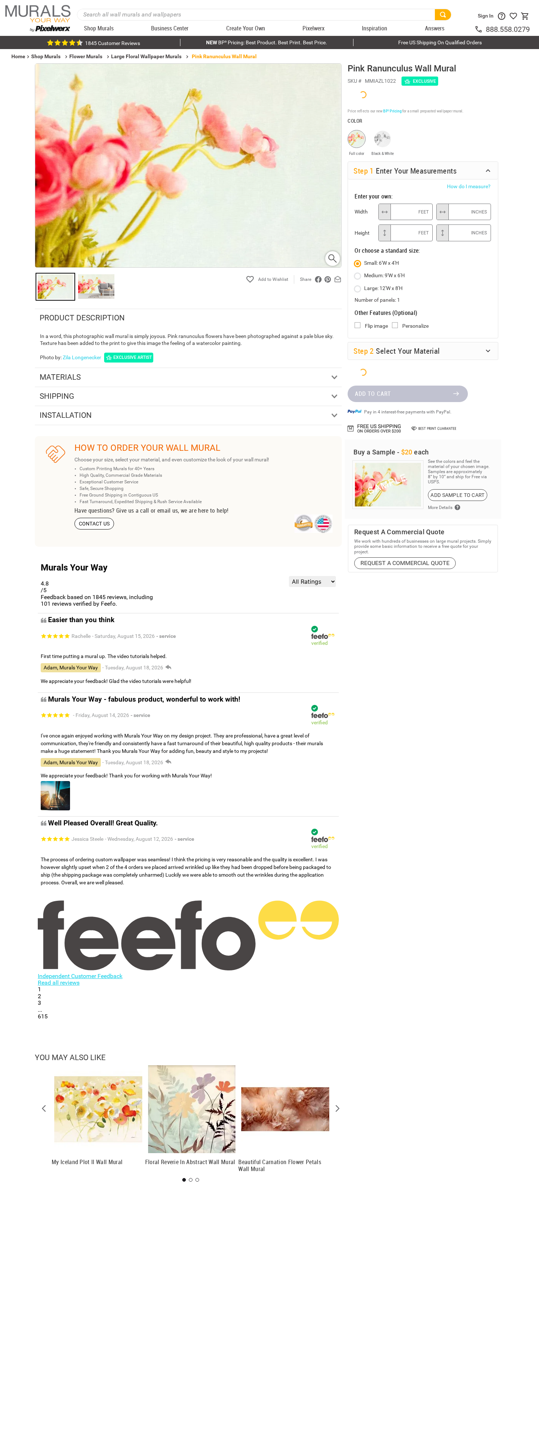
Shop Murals (45, 56)
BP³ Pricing (392, 110)
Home (297, 765)
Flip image (376, 325)
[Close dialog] (522, 652)
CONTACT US (94, 524)
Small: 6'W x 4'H (381, 262)
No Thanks (388, 788)
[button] (44, 1108)
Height (362, 232)
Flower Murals (85, 56)
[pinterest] (327, 279)
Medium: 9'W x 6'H (384, 275)
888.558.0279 (508, 29)
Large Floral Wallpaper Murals (146, 56)
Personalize (415, 325)
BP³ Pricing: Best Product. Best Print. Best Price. (266, 42)
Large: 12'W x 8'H (383, 288)
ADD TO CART (373, 393)
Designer (480, 765)
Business (388, 765)
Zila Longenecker (82, 357)
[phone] (480, 29)
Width (361, 211)
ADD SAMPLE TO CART (457, 494)
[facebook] (318, 279)
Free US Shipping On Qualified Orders (440, 42)
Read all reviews (59, 982)
